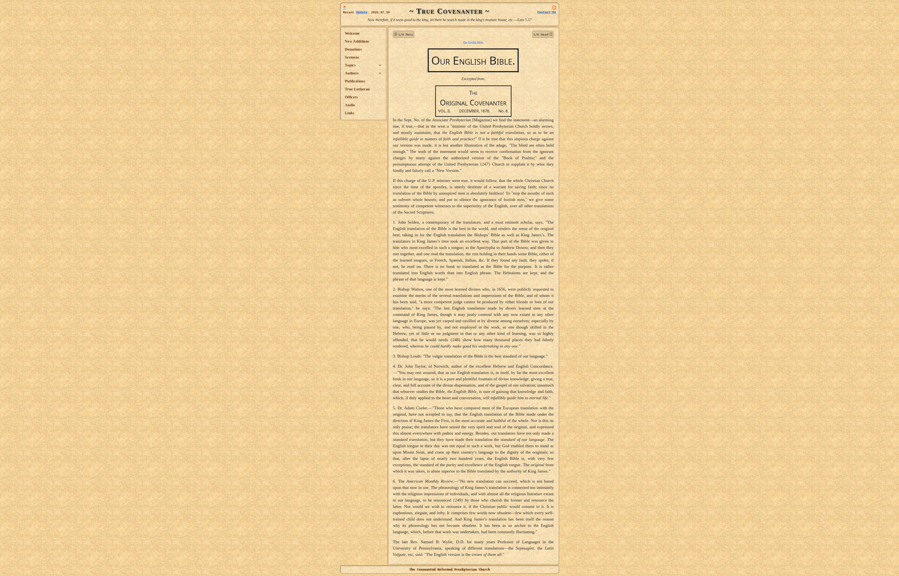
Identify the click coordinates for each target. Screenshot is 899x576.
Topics (350, 65)
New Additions (357, 41)
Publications (355, 81)
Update (361, 12)
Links (349, 113)
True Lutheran (357, 89)
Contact (546, 12)
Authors (351, 73)
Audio (350, 105)
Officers (351, 97)
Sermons (352, 57)
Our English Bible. (473, 42)
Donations (353, 49)
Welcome (352, 33)
